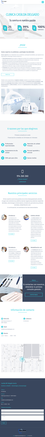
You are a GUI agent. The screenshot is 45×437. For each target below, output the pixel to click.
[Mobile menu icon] (43, 2)
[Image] (4, 217)
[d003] (22, 101)
